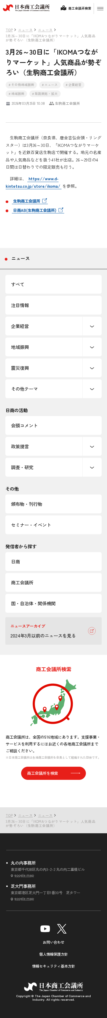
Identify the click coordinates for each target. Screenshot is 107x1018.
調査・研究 (22, 467)
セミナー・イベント (31, 524)
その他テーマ (24, 388)
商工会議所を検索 (42, 773)
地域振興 (20, 347)
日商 (15, 561)
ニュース (20, 258)
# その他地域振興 (21, 84)
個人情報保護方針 (53, 954)
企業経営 (20, 326)
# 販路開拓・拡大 (45, 93)
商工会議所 (22, 582)
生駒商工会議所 (26, 201)
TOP (93, 795)
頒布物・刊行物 (26, 503)
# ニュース (50, 84)
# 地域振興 (16, 93)
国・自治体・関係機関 (33, 603)
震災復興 (20, 367)
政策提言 (20, 446)
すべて (17, 284)
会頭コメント (24, 425)
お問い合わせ (53, 942)
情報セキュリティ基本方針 (53, 966)
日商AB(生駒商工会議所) (34, 210)
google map (24, 875)
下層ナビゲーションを (92, 326)
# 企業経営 (73, 84)
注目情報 (20, 305)
